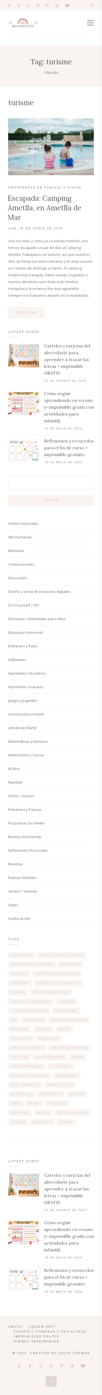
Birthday (19, 973)
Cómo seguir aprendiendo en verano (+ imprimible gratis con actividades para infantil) (69, 407)
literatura (60, 1066)
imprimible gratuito (70, 1047)
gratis (64, 1029)
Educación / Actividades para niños (37, 618)
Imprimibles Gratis (36, 1336)
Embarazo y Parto (23, 646)
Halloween (17, 659)
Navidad (15, 782)
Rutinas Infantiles (22, 877)
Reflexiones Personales (28, 850)
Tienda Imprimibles (36, 1341)
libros (78, 1057)
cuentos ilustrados (29, 1010)
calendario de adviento (57, 973)
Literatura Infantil (22, 727)
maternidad (22, 1094)
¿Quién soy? (42, 1327)
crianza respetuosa (51, 992)
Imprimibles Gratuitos (26, 686)
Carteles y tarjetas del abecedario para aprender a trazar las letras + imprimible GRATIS (67, 359)
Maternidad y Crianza (26, 755)
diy (13, 1019)
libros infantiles (27, 1066)
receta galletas (72, 1112)
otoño (34, 1103)
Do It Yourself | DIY (23, 605)
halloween (21, 1038)
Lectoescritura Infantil (26, 714)
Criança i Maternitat (31, 1001)
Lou (12, 228)
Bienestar (16, 550)
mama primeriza (25, 1084)
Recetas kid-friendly (24, 836)
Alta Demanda (20, 537)
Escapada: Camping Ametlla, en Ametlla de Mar (44, 208)
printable (20, 1112)
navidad (77, 1094)
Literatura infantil (30, 1075)
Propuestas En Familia (34, 187)
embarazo (19, 1029)
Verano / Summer (22, 891)
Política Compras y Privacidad (50, 1331)
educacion (33, 1019)
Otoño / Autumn (21, 795)
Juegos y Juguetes (22, 700)
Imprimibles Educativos (27, 673)
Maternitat (51, 1094)
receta (43, 1112)
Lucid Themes (74, 1353)
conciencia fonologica (58, 982)
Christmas (20, 982)
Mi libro (14, 768)
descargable (66, 1010)
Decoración (17, 577)
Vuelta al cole (19, 918)
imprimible (48, 1038)
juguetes (19, 1057)
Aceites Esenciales (23, 523)
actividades (22, 955)
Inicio (15, 1327)
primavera (56, 1103)
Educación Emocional (25, 632)
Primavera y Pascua (24, 809)
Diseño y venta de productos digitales (39, 591)
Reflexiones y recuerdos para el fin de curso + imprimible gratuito (69, 447)
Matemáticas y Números (28, 741)
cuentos (66, 1001)
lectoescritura (50, 1057)
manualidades (60, 1084)
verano (66, 1121)
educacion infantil (69, 1019)
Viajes (74, 187)
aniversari (71, 964)
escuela (43, 1029)
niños (16, 1103)
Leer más (26, 312)
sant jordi (42, 1121)
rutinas (18, 1121)
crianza (18, 992)
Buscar (51, 500)
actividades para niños (32, 964)
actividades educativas (62, 955)
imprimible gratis (27, 1047)
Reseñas (15, 864)
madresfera (67, 1075)
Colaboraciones (21, 564)
